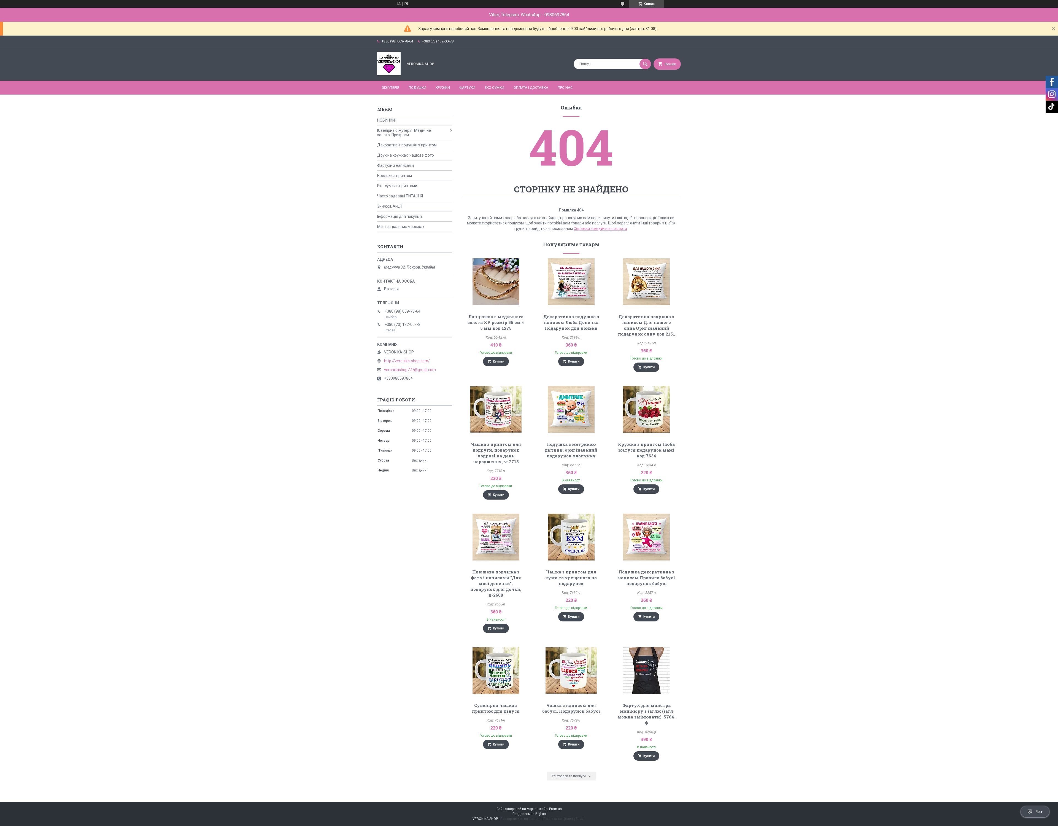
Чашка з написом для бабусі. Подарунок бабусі (571, 708)
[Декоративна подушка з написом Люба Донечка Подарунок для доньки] (571, 281)
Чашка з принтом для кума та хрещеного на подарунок (571, 577)
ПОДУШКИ (417, 87)
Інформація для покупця (399, 216)
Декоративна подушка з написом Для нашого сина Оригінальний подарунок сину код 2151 (646, 325)
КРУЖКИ (443, 87)
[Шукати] (645, 64)
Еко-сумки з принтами (397, 186)
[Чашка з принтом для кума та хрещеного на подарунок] (571, 537)
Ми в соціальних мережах (400, 226)
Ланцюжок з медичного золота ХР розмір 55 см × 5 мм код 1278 (496, 322)
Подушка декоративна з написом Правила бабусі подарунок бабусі (646, 577)
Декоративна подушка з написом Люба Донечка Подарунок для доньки (571, 322)
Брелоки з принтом (394, 175)
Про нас (565, 87)
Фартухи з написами (395, 165)
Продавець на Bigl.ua (529, 814)
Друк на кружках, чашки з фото (405, 155)
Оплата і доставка (531, 87)
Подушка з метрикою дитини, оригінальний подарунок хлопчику (571, 449)
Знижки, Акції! (390, 206)
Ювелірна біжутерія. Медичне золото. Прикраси (404, 132)
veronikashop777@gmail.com (410, 370)
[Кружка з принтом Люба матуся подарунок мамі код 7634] (646, 409)
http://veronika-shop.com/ (407, 361)
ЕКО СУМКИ (494, 87)
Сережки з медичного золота (600, 228)
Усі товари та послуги (569, 776)
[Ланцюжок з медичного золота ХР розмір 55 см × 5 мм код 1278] (495, 281)
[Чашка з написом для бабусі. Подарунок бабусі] (571, 670)
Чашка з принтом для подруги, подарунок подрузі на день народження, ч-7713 (496, 452)
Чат (1039, 811)
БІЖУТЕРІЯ (390, 87)
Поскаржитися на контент (520, 819)
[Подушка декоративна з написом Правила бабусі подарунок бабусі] (646, 537)
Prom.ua (555, 809)
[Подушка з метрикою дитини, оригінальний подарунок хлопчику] (571, 409)
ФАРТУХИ (467, 87)
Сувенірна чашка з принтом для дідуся (496, 708)
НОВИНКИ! (386, 120)
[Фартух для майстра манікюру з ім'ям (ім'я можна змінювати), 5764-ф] (646, 670)
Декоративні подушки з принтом (407, 145)
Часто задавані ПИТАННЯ (400, 196)
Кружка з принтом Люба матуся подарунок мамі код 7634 (646, 449)
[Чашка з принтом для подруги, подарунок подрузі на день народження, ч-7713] (495, 409)
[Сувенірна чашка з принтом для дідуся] (495, 670)
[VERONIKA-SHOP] (389, 74)
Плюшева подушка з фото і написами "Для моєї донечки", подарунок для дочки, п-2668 (495, 583)
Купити (498, 361)
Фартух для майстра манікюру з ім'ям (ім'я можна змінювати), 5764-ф (646, 713)
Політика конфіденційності (564, 819)
